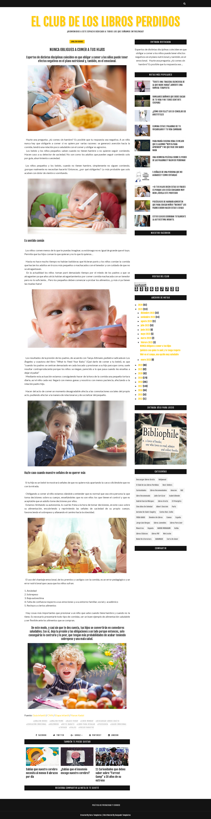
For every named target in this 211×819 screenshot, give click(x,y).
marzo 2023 (146, 338)
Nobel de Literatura (143, 539)
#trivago (63, 727)
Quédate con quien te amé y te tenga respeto (160, 350)
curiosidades (141, 490)
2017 (140, 386)
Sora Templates (95, 815)
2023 (140, 309)
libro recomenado (143, 496)
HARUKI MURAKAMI (164, 528)
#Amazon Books (40, 721)
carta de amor (172, 539)
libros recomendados (158, 490)
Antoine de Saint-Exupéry (146, 512)
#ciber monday (86, 721)
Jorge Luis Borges (143, 523)
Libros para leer (176, 523)
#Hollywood (54, 724)
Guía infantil (39, 715)
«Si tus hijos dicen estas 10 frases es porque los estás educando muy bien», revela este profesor (169, 190)
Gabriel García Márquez (145, 501)
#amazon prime (56, 721)
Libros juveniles (160, 523)
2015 (140, 394)
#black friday (72, 721)
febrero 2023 (147, 342)
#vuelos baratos (86, 727)
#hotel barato (67, 724)
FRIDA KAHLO (140, 517)
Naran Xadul (77, 715)
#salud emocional (118, 724)
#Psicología (102, 724)
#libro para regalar (86, 724)
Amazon (174, 490)
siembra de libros (156, 517)
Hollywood (162, 479)
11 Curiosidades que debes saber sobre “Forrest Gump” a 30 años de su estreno (110, 775)
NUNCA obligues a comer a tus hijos (155, 346)
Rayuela (151, 528)
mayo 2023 (146, 334)
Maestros (140, 528)
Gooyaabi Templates (123, 815)
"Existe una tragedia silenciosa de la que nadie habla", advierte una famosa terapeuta (168, 84)
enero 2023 (146, 359)
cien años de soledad (144, 506)
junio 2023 (145, 329)
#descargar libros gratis (107, 721)
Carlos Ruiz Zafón (166, 512)
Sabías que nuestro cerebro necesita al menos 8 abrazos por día (42, 773)
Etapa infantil (62, 715)
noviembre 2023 (148, 317)
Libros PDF (155, 533)
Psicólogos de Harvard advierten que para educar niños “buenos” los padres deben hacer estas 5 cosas (169, 204)
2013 (140, 398)
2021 (140, 369)
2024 (140, 305)
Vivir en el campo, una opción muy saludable (159, 354)
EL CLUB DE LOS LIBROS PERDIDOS (105, 21)
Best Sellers (167, 485)
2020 (140, 373)
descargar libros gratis (145, 479)
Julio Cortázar (159, 496)
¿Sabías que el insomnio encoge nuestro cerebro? (75, 771)
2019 (140, 377)
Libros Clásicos (142, 533)
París (174, 506)
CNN (50, 715)
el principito (176, 501)
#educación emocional (36, 724)
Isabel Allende (174, 496)
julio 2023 (145, 325)
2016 (140, 390)
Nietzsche (167, 533)
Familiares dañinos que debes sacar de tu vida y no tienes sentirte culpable (168, 99)
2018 (140, 382)
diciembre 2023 (148, 313)
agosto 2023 (146, 321)
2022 (140, 365)
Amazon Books (77, 41)
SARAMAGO (159, 539)
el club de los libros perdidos (147, 485)
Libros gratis (163, 501)
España (178, 517)
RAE (182, 490)
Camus (169, 517)
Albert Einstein (162, 506)
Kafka (176, 528)
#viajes (72, 727)
